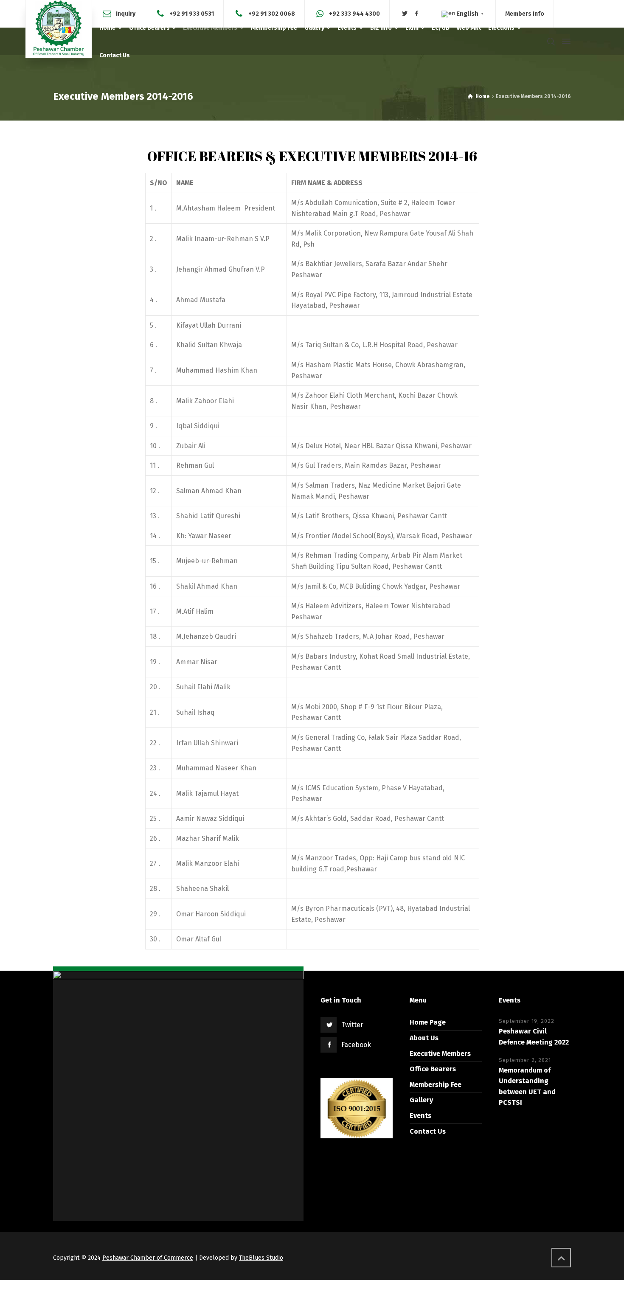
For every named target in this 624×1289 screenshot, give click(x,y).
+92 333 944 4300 (354, 13)
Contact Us (428, 1131)
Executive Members (440, 1054)
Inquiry (125, 13)
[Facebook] (417, 13)
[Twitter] (405, 13)
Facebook (356, 1045)
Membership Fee (435, 1085)
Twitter (352, 1025)
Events (420, 1116)
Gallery (421, 1100)
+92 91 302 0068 (271, 13)
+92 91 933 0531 (191, 13)
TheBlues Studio (261, 1257)
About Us (424, 1038)
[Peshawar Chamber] (58, 29)
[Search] (551, 41)
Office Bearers (433, 1069)
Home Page (428, 1022)
